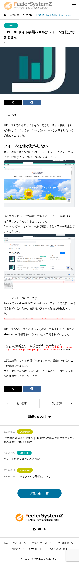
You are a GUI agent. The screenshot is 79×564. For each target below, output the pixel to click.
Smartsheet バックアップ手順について (27, 476)
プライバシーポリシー (43, 543)
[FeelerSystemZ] (28, 5)
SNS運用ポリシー (66, 543)
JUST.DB (11, 25)
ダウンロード (35, 549)
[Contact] (39, 529)
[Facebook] (34, 529)
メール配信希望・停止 (56, 549)
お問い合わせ (18, 549)
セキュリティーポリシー (16, 543)
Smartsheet (25, 432)
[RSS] (45, 529)
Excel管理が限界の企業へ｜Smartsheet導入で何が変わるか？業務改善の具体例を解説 (39, 439)
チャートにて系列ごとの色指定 (22, 459)
